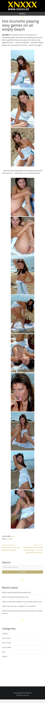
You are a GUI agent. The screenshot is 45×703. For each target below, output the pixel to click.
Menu (22, 13)
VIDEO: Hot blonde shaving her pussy (15, 597)
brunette (9, 539)
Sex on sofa (6, 643)
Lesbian (5, 633)
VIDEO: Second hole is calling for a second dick (19, 606)
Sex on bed (6, 638)
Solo (13, 536)
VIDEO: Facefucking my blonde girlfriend (16, 592)
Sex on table (6, 647)
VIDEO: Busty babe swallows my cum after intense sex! (22, 602)
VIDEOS (4, 656)
